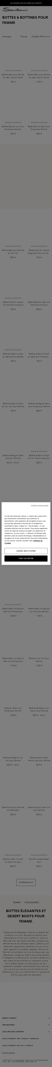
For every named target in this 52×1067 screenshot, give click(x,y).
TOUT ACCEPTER (26, 558)
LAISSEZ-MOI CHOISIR (26, 551)
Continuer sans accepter (40, 505)
